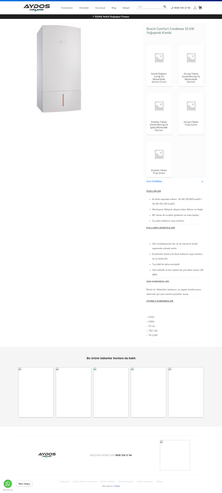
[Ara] (165, 6)
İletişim (159, 481)
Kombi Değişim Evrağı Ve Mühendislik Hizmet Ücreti (159, 77)
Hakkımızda (64, 481)
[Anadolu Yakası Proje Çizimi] (159, 154)
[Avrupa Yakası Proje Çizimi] (191, 105)
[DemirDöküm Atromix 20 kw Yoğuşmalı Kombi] (148, 392)
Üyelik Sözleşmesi (145, 481)
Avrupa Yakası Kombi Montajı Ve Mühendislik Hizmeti (191, 77)
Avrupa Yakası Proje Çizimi (191, 123)
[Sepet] (200, 8)
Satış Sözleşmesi (125, 481)
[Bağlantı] (36, 7)
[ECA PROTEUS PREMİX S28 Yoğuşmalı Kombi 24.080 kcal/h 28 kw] (186, 392)
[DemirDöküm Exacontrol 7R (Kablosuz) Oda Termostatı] (36, 392)
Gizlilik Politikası (107, 481)
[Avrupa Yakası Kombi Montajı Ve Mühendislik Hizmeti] (191, 57)
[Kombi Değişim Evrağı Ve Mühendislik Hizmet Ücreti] (159, 57)
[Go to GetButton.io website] (8, 490)
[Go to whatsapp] (8, 484)
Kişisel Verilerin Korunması (85, 481)
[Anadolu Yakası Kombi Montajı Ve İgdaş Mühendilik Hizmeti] (159, 105)
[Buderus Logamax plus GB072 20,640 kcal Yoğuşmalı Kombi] (111, 392)
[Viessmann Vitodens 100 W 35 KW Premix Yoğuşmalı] (73, 392)
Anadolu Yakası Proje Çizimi (159, 171)
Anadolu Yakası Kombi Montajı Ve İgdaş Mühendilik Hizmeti (159, 126)
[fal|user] (195, 8)
